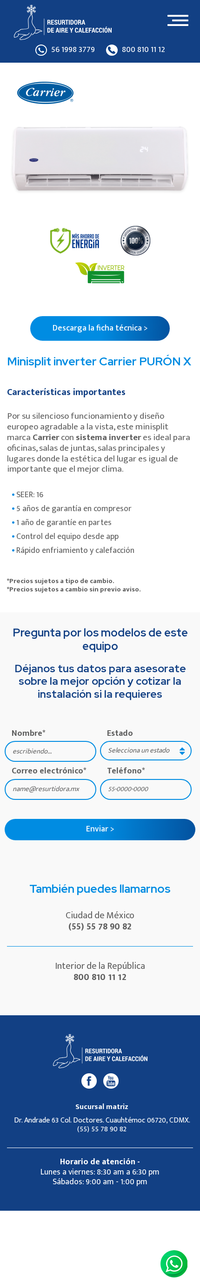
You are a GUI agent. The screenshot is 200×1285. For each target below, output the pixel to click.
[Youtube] (111, 1081)
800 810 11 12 (142, 50)
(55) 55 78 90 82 (100, 927)
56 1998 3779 (72, 50)
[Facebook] (89, 1081)
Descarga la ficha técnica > (100, 328)
